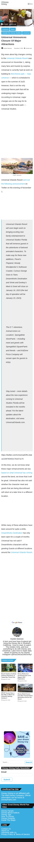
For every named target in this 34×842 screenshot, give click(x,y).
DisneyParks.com (8, 800)
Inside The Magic (8, 820)
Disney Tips (6, 814)
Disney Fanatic (7, 811)
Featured (5, 29)
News (13, 29)
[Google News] (17, 622)
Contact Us (6, 829)
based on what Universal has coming (16, 473)
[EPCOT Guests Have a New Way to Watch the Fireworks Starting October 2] (8, 687)
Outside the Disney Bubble (11, 33)
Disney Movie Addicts (10, 813)
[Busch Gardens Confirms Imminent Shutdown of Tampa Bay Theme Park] (8, 668)
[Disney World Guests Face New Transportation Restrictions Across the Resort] (25, 688)
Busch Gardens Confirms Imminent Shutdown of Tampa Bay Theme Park (8, 675)
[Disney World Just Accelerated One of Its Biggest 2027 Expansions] (25, 668)
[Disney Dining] (6, 4)
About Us (5, 831)
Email (3, 772)
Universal (26, 33)
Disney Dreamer (8, 818)
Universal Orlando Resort (17, 58)
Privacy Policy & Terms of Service (15, 834)
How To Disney (7, 816)
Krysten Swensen (8, 48)
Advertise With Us (8, 832)
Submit (7, 779)
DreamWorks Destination (11, 533)
